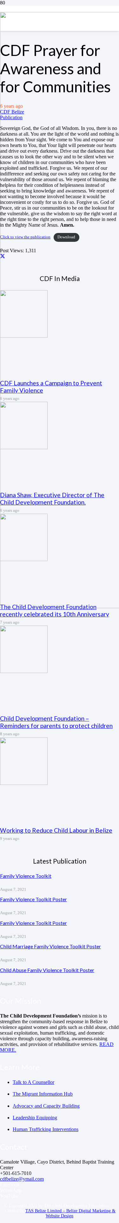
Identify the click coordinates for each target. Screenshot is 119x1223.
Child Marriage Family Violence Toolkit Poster (50, 946)
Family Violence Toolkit (25, 876)
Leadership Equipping (35, 1117)
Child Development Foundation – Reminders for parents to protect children (56, 722)
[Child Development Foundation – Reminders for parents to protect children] (24, 671)
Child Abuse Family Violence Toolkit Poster (47, 970)
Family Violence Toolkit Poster (33, 899)
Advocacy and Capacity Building (46, 1106)
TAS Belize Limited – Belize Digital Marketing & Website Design (70, 1213)
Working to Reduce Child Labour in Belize (56, 830)
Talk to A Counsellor (33, 1082)
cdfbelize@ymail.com (22, 1179)
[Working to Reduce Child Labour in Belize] (24, 783)
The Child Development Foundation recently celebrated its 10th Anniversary (54, 610)
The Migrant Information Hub (43, 1094)
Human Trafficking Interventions (45, 1129)
